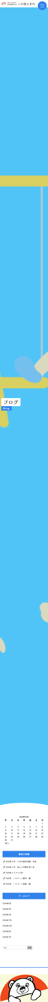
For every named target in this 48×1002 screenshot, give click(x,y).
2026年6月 (7, 903)
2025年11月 (7, 920)
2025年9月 (7, 931)
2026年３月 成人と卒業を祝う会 (21, 867)
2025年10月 (7, 925)
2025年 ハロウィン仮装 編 (18, 883)
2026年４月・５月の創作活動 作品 (21, 861)
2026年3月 (7, 909)
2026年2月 (7, 914)
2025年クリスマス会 (14, 872)
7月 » (7, 843)
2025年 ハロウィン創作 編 (18, 878)
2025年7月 (7, 937)
